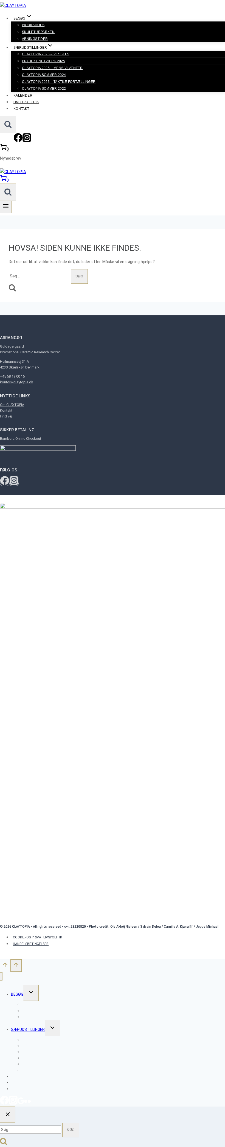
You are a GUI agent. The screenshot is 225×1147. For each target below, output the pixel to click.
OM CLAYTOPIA (26, 102)
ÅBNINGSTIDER (35, 39)
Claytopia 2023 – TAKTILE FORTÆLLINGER (58, 82)
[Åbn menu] (6, 207)
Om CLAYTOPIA (12, 405)
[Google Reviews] (21, 1103)
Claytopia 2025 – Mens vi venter (52, 68)
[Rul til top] (5, 966)
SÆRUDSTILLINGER (28, 1029)
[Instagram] (26, 140)
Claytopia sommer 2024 (44, 75)
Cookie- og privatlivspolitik (37, 937)
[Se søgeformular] (8, 124)
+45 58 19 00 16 (12, 376)
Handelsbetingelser (31, 944)
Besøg (17, 994)
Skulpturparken (38, 32)
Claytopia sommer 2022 (44, 89)
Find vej (6, 416)
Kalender (22, 95)
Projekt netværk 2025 (43, 61)
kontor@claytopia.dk (16, 382)
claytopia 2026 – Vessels (45, 54)
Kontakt (21, 109)
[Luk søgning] (7, 1115)
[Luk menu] (1, 976)
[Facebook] (18, 140)
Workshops (33, 25)
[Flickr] (27, 1103)
